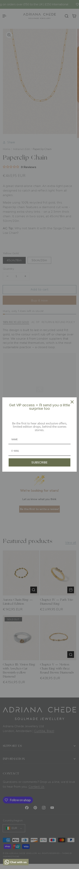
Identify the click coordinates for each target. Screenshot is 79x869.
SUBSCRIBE (39, 462)
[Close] (72, 401)
